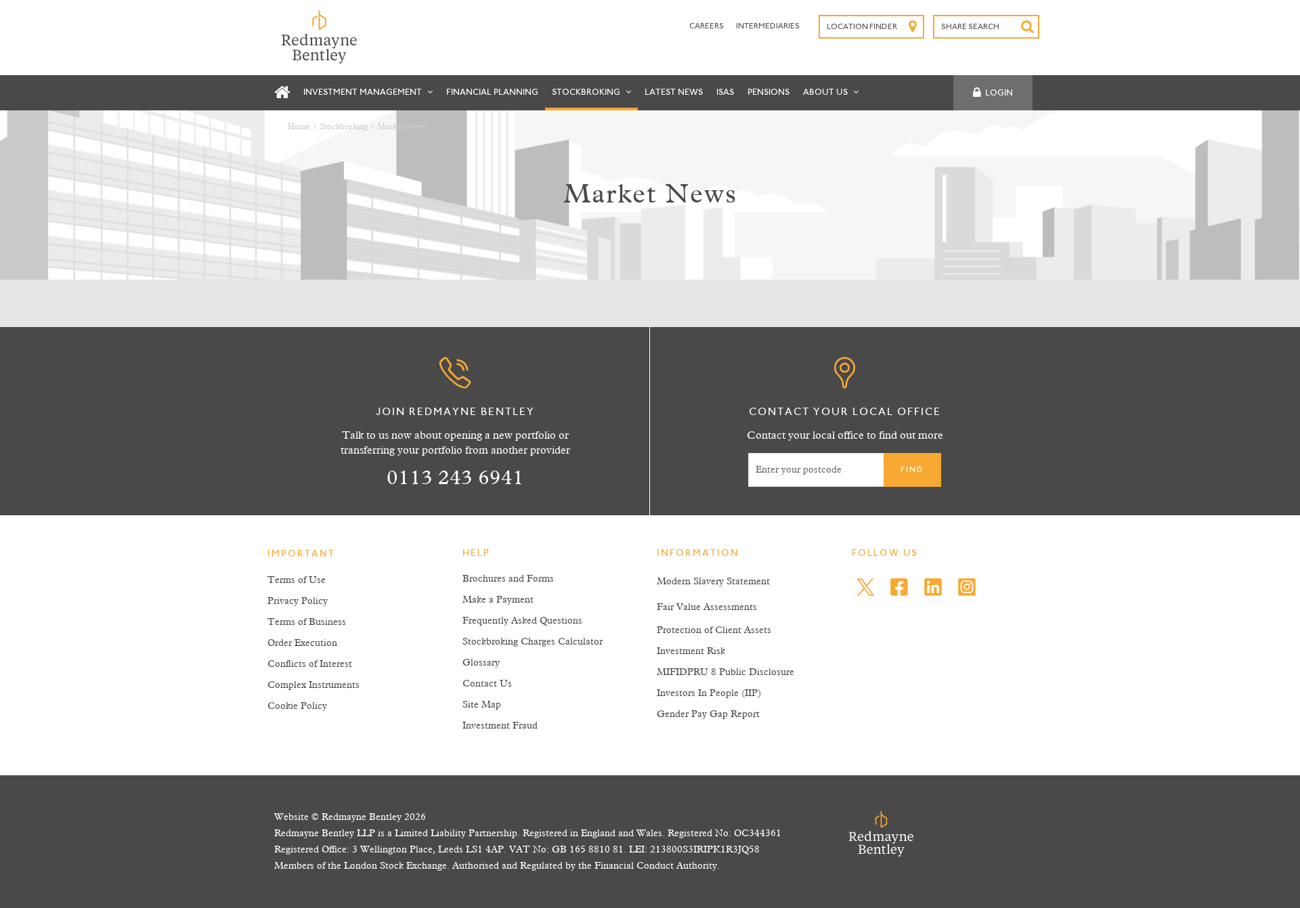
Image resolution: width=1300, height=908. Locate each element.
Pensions (768, 92)
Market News (401, 127)
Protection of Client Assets (714, 630)
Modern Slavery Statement (713, 581)
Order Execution (302, 643)
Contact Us (487, 684)
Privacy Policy (297, 601)
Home (299, 127)
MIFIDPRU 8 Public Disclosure (725, 672)
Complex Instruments (313, 685)
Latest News (674, 92)
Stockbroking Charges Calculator (532, 642)
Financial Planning (492, 92)
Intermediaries (768, 26)
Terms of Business (306, 622)
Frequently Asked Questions (522, 621)
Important (301, 554)
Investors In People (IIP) (709, 693)
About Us (826, 92)
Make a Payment (498, 600)
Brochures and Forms (508, 579)
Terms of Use (296, 580)
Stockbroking (587, 92)
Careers (707, 26)
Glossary (481, 663)
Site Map (481, 705)
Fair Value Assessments (707, 607)
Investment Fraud (500, 726)
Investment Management (363, 92)
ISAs (725, 92)
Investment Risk (691, 651)
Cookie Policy (297, 706)
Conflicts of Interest (309, 664)
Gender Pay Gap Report (708, 714)
